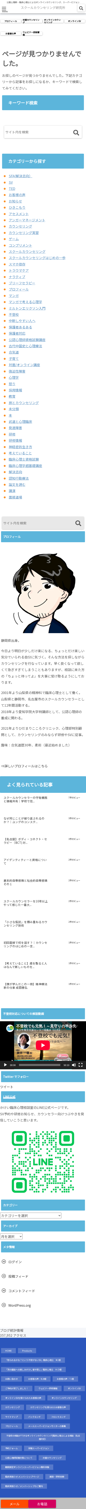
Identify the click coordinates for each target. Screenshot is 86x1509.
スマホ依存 (17, 264)
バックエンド (34, 1416)
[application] (43, 1045)
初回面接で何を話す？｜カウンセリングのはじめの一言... (25, 944)
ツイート (6, 1086)
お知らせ (15, 201)
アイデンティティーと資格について (25, 862)
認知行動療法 (19, 478)
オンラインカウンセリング (52, 21)
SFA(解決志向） (20, 175)
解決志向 (15, 471)
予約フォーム (11, 1448)
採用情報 (15, 390)
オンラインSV (74, 21)
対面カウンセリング (31, 21)
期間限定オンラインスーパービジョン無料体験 (27, 1467)
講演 (12, 490)
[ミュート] (74, 1065)
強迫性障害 (17, 371)
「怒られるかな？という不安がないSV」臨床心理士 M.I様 (33, 1360)
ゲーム (14, 238)
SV (11, 182)
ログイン (15, 1261)
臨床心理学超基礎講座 (25, 465)
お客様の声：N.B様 (37, 1378)
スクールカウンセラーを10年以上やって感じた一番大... (26, 903)
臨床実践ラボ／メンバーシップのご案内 (24, 1486)
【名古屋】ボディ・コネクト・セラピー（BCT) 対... (25, 841)
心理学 (14, 377)
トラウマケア (19, 270)
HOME (8, 1350)
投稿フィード (18, 1276)
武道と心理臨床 (20, 421)
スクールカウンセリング (27, 251)
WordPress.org (19, 1305)
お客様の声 (10, 33)
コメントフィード (21, 1290)
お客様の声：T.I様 (65, 1378)
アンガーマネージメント (27, 219)
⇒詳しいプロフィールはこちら (24, 765)
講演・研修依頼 (56, 1476)
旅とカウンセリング (24, 402)
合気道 (14, 352)
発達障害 (15, 427)
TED (12, 188)
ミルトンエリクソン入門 (27, 308)
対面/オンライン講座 (24, 364)
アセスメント (19, 213)
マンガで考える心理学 (25, 301)
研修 (12, 434)
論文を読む (17, 484)
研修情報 (15, 440)
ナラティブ (17, 276)
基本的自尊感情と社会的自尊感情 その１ (26, 882)
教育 (12, 396)
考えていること (20, 452)
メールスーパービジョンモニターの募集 (47, 1426)
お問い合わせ (11, 1378)
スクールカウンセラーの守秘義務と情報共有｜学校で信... (25, 799)
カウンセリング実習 (24, 232)
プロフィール (10, 21)
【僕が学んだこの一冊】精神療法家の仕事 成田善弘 (25, 986)
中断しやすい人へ (22, 320)
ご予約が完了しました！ (16, 1388)
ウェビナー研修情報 (31, 33)
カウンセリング (20, 226)
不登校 (14, 314)
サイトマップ (11, 1416)
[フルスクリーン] (80, 1065)
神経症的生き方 (20, 446)
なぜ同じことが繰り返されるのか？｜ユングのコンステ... (24, 820)
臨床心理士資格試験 (24, 459)
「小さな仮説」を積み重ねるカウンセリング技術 (25, 924)
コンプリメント (20, 245)
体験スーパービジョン (38, 1448)
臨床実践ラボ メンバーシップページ (22, 1476)
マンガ (14, 295)
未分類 (14, 408)
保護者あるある (20, 327)
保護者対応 (17, 333)
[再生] (5, 1065)
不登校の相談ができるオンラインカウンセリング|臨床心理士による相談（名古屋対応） (43, 1437)
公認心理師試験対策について (18, 1457)
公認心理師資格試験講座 (27, 339)
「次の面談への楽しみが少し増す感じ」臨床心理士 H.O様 (33, 1369)
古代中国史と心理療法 (25, 345)
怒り (12, 383)
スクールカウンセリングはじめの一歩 (37, 257)
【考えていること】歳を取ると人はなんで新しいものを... (25, 965)
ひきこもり (17, 207)
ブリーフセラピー (22, 282)
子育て (14, 358)
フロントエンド (58, 1416)
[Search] (76, 133)
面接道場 (15, 497)
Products (27, 1350)
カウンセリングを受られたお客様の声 (48, 1407)
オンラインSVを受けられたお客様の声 (23, 1397)
